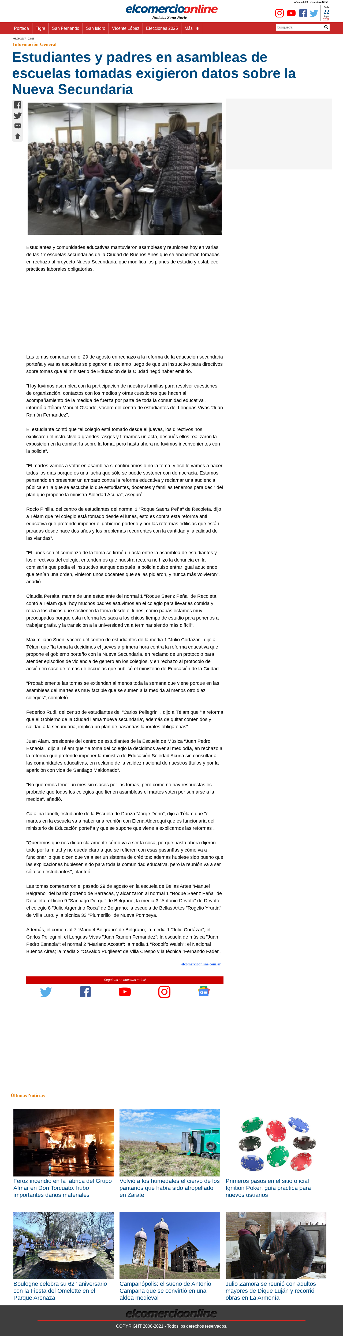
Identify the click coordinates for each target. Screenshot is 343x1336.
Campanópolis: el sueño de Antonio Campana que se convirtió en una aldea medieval (165, 1290)
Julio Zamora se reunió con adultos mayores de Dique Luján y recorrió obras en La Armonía (271, 1290)
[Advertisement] (122, 313)
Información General (35, 44)
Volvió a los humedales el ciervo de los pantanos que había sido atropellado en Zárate (170, 1188)
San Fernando (65, 28)
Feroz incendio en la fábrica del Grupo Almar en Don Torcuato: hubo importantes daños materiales (62, 1188)
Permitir (213, 31)
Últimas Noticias (28, 1095)
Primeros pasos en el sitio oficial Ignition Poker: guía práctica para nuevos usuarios (268, 1188)
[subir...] (18, 137)
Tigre (40, 28)
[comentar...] (18, 126)
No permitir (186, 31)
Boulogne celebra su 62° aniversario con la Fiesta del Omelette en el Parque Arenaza (60, 1290)
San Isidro (95, 28)
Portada (21, 28)
